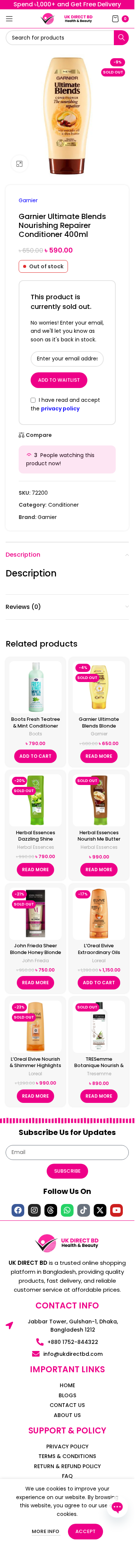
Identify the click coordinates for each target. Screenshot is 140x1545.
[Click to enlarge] (19, 163)
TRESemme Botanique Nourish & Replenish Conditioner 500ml (99, 1069)
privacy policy (60, 408)
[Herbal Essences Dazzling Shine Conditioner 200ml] (35, 800)
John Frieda (35, 960)
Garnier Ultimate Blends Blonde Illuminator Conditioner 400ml (99, 729)
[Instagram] (34, 1210)
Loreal (99, 960)
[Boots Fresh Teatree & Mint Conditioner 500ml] (35, 687)
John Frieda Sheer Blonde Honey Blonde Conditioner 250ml (35, 952)
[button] (35, 756)
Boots (35, 734)
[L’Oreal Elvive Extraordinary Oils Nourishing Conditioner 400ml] (99, 914)
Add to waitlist (59, 380)
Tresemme (99, 1073)
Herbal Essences (35, 847)
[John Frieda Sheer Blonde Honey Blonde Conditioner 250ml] (35, 914)
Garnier (28, 200)
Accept (85, 1531)
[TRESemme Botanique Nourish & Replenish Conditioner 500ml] (99, 1027)
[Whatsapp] (67, 1210)
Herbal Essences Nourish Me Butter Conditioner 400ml (99, 839)
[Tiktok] (83, 1210)
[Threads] (50, 1210)
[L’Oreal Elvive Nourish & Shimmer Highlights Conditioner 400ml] (35, 1027)
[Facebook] (18, 1210)
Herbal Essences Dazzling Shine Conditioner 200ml (35, 839)
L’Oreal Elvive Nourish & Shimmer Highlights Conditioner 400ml (35, 1065)
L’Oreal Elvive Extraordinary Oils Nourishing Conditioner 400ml (99, 955)
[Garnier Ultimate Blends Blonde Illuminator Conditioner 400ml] (99, 687)
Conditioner (63, 505)
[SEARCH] (121, 37)
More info (46, 1531)
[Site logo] (47, 18)
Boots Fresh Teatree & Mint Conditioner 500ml (35, 725)
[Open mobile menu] (9, 18)
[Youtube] (116, 1210)
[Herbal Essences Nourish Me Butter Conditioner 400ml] (99, 800)
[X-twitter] (100, 1210)
